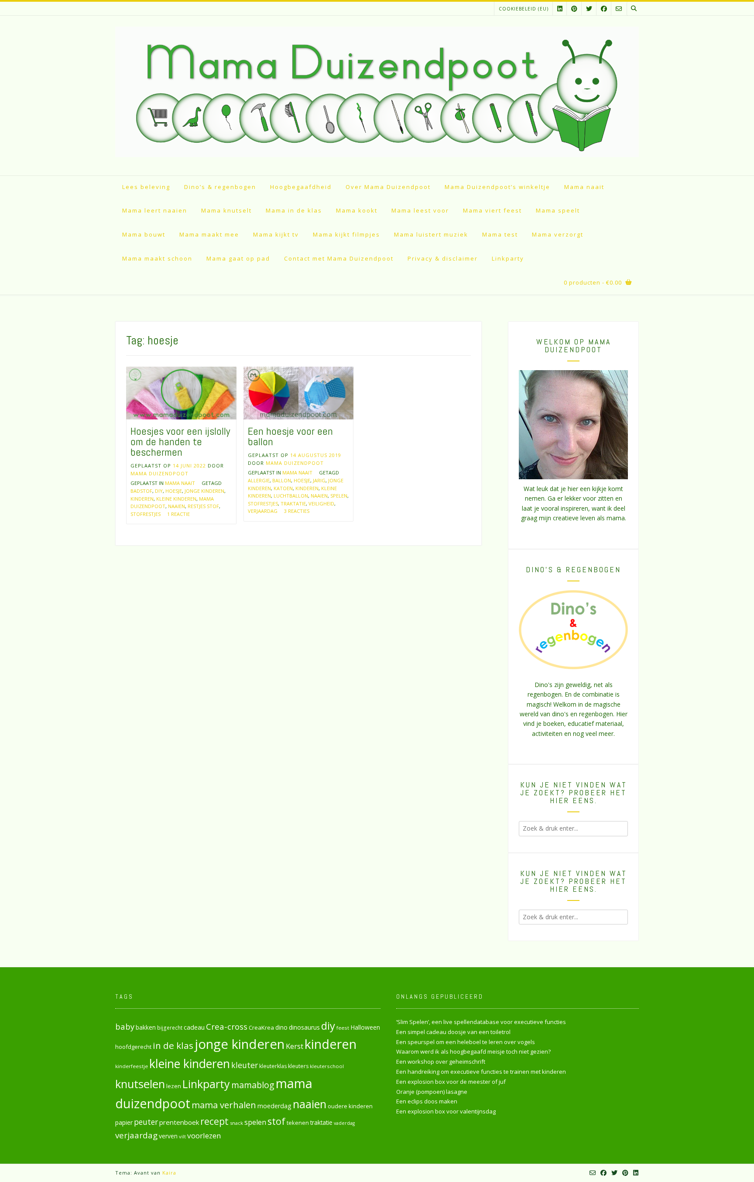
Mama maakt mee (209, 234)
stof (276, 1121)
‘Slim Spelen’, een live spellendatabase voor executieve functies (481, 1022)
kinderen (142, 498)
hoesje (173, 491)
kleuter (244, 1065)
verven (168, 1136)
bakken (146, 1027)
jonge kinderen (204, 491)
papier (124, 1122)
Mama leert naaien (154, 210)
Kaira (169, 1172)
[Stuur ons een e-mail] (618, 8)
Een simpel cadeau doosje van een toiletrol (453, 1032)
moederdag (274, 1106)
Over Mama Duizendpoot (388, 187)
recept (214, 1121)
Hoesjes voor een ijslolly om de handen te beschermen (180, 441)
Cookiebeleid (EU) (523, 9)
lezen (173, 1086)
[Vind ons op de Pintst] (574, 8)
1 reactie (178, 514)
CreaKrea (261, 1027)
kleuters (298, 1066)
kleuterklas (273, 1066)
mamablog (252, 1085)
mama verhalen (224, 1105)
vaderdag (344, 1123)
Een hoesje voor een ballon (290, 436)
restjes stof (203, 506)
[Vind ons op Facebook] (603, 8)
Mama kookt (356, 210)
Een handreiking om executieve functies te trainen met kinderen (481, 1071)
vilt (182, 1136)
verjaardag (263, 511)
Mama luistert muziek (431, 234)
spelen (338, 495)
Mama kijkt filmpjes (346, 234)
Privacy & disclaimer (443, 258)
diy (159, 491)
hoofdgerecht (133, 1047)
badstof (141, 491)
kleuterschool (327, 1066)
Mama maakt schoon (157, 258)
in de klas (173, 1045)
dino (281, 1027)
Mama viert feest (492, 210)
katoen (283, 488)
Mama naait (584, 187)
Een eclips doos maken (426, 1101)
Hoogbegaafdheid (301, 187)
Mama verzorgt (557, 234)
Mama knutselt (226, 210)
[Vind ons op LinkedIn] (560, 8)
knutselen (140, 1084)
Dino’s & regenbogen (220, 187)
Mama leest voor (420, 210)
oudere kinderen (350, 1106)
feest (342, 1027)
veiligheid (321, 503)
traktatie (293, 503)
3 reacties (296, 511)
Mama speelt (558, 210)
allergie (259, 480)
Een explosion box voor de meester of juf (451, 1082)
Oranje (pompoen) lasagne (431, 1092)
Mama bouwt (143, 234)
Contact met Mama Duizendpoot (339, 258)
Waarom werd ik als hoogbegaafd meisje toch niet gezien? (473, 1051)
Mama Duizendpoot (159, 473)
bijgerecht (169, 1027)
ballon (281, 480)
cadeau (194, 1027)
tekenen (298, 1123)
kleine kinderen (176, 498)
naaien (176, 506)
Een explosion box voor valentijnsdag (446, 1111)
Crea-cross (226, 1026)
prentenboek (179, 1122)
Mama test (500, 234)
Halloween (365, 1027)
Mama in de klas (294, 210)
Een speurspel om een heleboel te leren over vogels (465, 1042)
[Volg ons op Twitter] (589, 8)
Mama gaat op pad (238, 258)
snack (236, 1123)
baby (124, 1026)
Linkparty (508, 258)
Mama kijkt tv (276, 234)
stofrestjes (145, 514)
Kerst (294, 1046)
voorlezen (204, 1135)
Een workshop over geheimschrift (440, 1061)
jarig (319, 480)
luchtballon (291, 495)
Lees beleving (146, 187)
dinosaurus (304, 1027)
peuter (146, 1122)
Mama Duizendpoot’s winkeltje (497, 187)
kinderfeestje (131, 1066)
